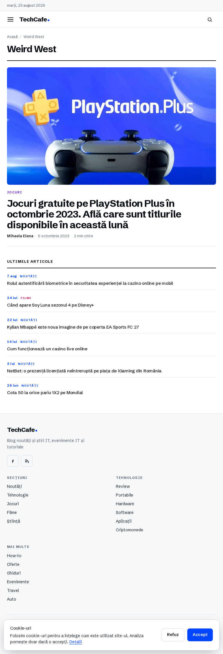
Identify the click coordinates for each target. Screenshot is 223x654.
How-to (14, 555)
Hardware (125, 503)
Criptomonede (129, 529)
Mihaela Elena (20, 236)
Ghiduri (14, 573)
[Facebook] (13, 461)
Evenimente (18, 581)
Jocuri (13, 503)
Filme (12, 512)
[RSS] (27, 461)
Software (125, 512)
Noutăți (14, 486)
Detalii (75, 641)
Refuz (173, 634)
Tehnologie (17, 495)
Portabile (124, 495)
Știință (13, 521)
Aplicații (124, 521)
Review (123, 486)
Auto (11, 599)
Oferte (13, 564)
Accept (200, 634)
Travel (13, 590)
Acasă (12, 37)
